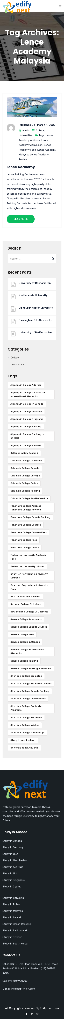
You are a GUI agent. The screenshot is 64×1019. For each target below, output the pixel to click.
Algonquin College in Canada (26, 404)
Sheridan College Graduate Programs (25, 708)
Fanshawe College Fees (23, 540)
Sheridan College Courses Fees (28, 698)
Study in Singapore (14, 880)
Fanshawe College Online (24, 547)
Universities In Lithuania (24, 747)
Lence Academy (21, 167)
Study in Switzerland (15, 930)
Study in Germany (13, 847)
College (40, 130)
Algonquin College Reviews (25, 445)
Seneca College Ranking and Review (30, 668)
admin (26, 130)
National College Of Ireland (25, 604)
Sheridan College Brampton (26, 676)
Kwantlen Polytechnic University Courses (29, 576)
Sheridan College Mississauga (27, 732)
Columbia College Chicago (25, 475)
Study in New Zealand (22, 740)
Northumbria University (33, 295)
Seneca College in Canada (25, 642)
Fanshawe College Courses (25, 524)
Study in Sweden (12, 937)
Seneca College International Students (27, 651)
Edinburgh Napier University (36, 307)
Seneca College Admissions (25, 619)
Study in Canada (12, 840)
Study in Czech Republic (17, 924)
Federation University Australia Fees (28, 557)
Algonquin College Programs (26, 419)
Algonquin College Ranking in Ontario (27, 436)
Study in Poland (12, 904)
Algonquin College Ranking (25, 426)
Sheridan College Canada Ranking (29, 691)
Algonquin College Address (25, 385)
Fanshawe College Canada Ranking (30, 517)
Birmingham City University (35, 320)
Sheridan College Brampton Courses (31, 683)
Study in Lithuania (13, 897)
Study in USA (10, 853)
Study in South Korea (15, 943)
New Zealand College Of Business (29, 611)
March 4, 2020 (46, 124)
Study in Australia (13, 867)
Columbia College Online (24, 483)
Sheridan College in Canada (26, 717)
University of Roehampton (35, 283)
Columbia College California (26, 460)
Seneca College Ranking (24, 661)
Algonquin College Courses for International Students (27, 394)
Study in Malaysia (13, 911)
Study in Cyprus (12, 886)
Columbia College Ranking (25, 490)
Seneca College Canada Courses (28, 627)
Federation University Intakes (27, 566)
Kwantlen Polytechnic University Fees (29, 587)
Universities (25, 135)
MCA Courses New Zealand (25, 596)
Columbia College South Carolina (29, 498)
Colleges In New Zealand (24, 453)
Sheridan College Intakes (24, 725)
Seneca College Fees (22, 634)
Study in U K (10, 873)
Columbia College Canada (24, 468)
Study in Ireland (12, 917)
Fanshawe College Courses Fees (28, 532)
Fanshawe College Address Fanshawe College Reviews (25, 508)
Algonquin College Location (26, 411)
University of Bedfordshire (35, 332)
